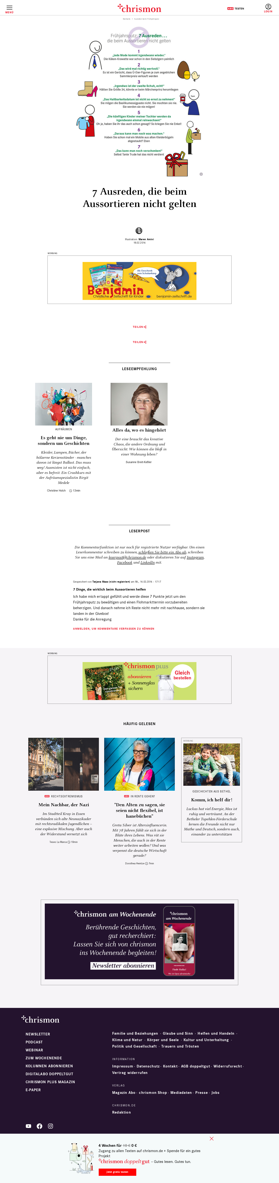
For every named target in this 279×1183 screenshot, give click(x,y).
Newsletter (38, 1034)
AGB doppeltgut (195, 1066)
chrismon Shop (153, 1092)
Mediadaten (181, 1092)
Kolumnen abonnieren (49, 1066)
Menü (9, 12)
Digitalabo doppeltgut (49, 1074)
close (212, 1139)
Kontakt (170, 1066)
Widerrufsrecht (228, 1066)
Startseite (126, 19)
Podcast (34, 1042)
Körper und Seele (163, 1040)
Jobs (215, 1092)
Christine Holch (56, 490)
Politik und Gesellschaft (134, 1046)
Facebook (124, 562)
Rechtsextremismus (67, 796)
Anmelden (268, 8)
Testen (235, 8)
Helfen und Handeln (216, 1033)
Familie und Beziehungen (135, 1033)
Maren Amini (146, 239)
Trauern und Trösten (180, 1046)
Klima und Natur (127, 1040)
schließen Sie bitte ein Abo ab (162, 552)
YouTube (28, 1126)
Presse (201, 1092)
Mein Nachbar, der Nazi (63, 805)
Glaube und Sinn (178, 1033)
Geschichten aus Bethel (211, 791)
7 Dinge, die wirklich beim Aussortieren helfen (109, 589)
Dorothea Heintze (134, 863)
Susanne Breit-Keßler (139, 462)
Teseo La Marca (58, 842)
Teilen (138, 327)
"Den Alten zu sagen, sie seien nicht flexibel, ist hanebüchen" (139, 811)
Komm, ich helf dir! (211, 800)
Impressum (122, 1066)
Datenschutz (148, 1066)
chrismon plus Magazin (50, 1082)
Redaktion (121, 1112)
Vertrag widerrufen (130, 1073)
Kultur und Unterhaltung (206, 1040)
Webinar (34, 1050)
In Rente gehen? (143, 796)
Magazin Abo (124, 1092)
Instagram (195, 557)
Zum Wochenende (44, 1058)
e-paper (33, 1090)
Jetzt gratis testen (117, 1172)
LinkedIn (147, 562)
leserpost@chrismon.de (127, 557)
